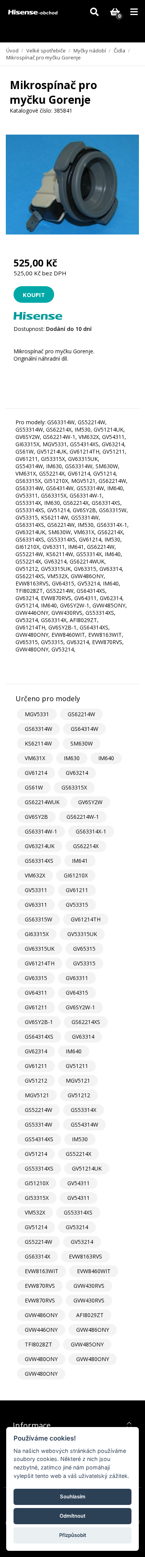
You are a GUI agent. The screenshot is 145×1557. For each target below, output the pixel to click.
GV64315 (77, 992)
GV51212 (36, 1080)
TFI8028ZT (38, 1344)
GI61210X (76, 875)
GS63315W (38, 919)
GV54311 (78, 1183)
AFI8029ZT (90, 1315)
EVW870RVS (40, 1285)
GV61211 (77, 890)
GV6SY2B (36, 816)
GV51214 (36, 1153)
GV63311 (36, 904)
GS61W (34, 787)
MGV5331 (37, 714)
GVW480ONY (41, 1359)
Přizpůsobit (72, 1535)
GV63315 (36, 978)
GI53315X (37, 1197)
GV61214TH (86, 919)
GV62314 (36, 1051)
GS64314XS (39, 1036)
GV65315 (84, 948)
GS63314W (38, 728)
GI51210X (37, 1183)
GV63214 (77, 772)
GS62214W (81, 714)
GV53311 (36, 890)
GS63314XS (39, 860)
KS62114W (38, 743)
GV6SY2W (90, 802)
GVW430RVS (88, 1285)
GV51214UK (87, 1168)
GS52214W (38, 1109)
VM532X (35, 1212)
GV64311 (36, 992)
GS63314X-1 (91, 831)
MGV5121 (78, 1080)
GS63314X (37, 1256)
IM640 (106, 758)
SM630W (81, 743)
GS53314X (83, 1109)
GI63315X (37, 934)
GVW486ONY (41, 1315)
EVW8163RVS (85, 1256)
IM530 (80, 1139)
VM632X (35, 875)
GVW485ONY (87, 1344)
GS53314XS (39, 1168)
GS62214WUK (42, 802)
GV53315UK (82, 934)
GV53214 (77, 1227)
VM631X (35, 758)
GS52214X (78, 1153)
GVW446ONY (41, 1329)
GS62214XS (86, 1022)
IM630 (72, 758)
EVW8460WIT (94, 1271)
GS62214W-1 (83, 816)
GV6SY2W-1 (80, 1007)
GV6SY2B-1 (39, 1022)
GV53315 (77, 904)
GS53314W (38, 1124)
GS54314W (84, 1124)
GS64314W (84, 728)
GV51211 (77, 1065)
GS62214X (86, 846)
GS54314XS (39, 1139)
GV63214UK (40, 846)
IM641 (80, 860)
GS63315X (74, 787)
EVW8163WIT (41, 1271)
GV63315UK (40, 948)
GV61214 (36, 772)
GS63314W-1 (41, 831)
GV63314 (83, 1036)
